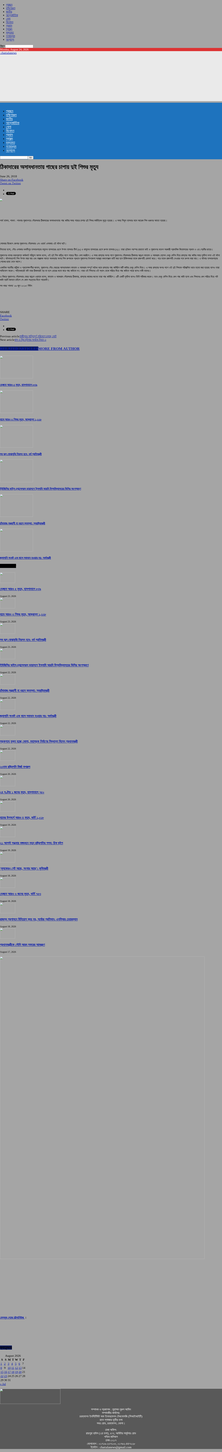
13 (20, 1367)
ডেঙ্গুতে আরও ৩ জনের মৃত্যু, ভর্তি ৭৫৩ (20, 894)
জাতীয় (9, 11)
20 (20, 1372)
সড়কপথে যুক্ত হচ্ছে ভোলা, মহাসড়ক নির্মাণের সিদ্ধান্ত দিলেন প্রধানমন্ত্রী (39, 741)
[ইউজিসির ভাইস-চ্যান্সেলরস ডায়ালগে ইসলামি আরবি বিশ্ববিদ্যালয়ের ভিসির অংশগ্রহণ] (16, 481)
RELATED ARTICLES (19, 349)
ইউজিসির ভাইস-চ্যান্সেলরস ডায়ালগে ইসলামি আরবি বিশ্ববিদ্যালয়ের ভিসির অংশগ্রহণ (40, 488)
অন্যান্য (10, 39)
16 (5, 1372)
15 (1, 1372)
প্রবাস (9, 25)
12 (16, 1367)
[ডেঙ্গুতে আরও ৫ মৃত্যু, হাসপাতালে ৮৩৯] (16, 377)
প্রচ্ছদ (9, 4)
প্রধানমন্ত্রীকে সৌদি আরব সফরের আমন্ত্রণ (22, 945)
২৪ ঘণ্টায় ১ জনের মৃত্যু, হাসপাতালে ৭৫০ (22, 792)
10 (9, 1367)
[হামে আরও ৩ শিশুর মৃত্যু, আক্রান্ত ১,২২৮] (16, 412)
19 (16, 1372)
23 (5, 1376)
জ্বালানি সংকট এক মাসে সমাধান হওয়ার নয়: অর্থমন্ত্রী (25, 557)
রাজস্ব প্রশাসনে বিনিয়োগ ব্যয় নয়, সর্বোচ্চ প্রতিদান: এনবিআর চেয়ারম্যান (39, 919)
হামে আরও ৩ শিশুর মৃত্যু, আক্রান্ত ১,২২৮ (21, 419)
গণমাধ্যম (10, 36)
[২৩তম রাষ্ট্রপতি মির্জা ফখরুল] (7, 759)
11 (12, 1367)
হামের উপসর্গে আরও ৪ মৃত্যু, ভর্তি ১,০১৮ (22, 817)
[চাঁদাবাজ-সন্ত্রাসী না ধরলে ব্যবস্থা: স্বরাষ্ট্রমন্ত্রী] (16, 515)
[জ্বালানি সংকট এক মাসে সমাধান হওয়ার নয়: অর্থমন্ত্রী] (16, 550)
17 (9, 1372)
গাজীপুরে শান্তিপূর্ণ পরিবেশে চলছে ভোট (37, 336)
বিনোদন (9, 22)
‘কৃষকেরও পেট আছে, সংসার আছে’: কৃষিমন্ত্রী (24, 868)
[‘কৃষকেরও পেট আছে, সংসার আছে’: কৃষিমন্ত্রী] (7, 861)
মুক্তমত (10, 32)
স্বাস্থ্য (9, 29)
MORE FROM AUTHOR (59, 349)
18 (12, 1372)
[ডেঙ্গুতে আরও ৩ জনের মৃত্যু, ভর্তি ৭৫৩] (7, 886)
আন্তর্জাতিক (12, 15)
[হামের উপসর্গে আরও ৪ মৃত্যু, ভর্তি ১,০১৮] (7, 810)
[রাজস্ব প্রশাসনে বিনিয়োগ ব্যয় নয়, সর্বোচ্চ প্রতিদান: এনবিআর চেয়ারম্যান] (7, 912)
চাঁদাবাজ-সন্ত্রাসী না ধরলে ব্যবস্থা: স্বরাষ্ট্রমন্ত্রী (22, 523)
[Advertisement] (111, 80)
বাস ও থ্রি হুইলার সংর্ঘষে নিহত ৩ (30, 339)
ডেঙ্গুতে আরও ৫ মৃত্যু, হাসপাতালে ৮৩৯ (18, 384)
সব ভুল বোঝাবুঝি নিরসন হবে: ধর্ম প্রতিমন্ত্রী (21, 454)
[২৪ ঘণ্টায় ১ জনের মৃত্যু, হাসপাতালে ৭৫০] (7, 785)
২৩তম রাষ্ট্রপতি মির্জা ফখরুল (15, 767)
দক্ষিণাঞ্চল (10, 8)
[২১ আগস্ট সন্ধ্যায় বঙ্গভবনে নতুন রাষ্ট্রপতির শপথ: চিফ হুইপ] (7, 836)
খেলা (8, 18)
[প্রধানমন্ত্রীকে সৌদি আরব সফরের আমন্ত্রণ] (7, 937)
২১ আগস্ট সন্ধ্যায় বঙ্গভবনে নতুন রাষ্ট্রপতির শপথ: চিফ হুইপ (31, 843)
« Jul (3, 1384)
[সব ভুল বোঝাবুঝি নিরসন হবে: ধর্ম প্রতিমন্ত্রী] (16, 446)
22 (1, 1376)
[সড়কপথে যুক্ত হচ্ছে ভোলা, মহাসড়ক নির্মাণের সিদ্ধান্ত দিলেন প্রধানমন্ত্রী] (7, 734)
